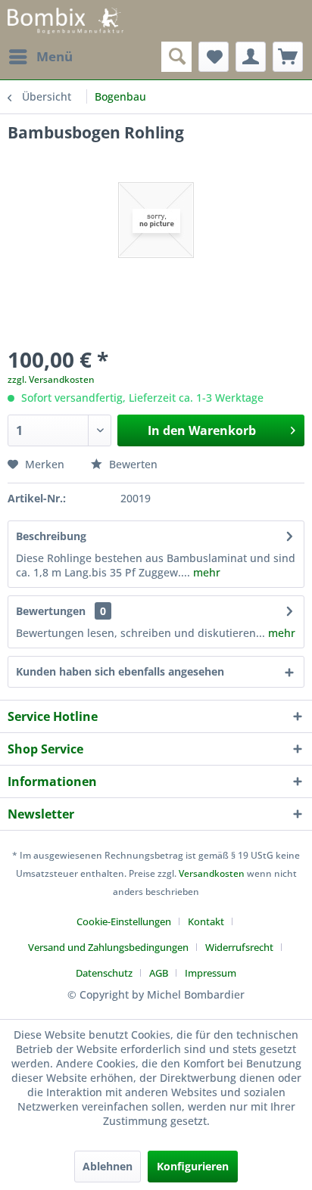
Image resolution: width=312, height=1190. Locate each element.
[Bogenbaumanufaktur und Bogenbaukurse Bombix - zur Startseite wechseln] (65, 21)
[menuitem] (40, 57)
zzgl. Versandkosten (51, 379)
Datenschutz (104, 973)
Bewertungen (51, 611)
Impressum (210, 973)
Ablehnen (108, 1166)
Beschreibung (51, 536)
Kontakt (206, 921)
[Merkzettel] (213, 57)
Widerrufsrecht (239, 947)
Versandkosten (212, 873)
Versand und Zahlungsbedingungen (108, 947)
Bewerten (132, 464)
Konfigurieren (193, 1166)
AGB (158, 973)
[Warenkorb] (288, 57)
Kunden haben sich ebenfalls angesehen (120, 671)
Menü (54, 56)
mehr (205, 572)
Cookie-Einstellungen (123, 921)
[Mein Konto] (251, 57)
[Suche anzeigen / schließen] (176, 57)
